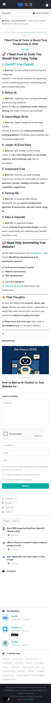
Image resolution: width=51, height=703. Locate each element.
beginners (6, 659)
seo (43, 667)
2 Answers (15, 549)
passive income (28, 667)
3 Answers (15, 535)
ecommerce (19, 663)
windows (31, 671)
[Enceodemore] (26, 4)
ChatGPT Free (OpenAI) (19, 64)
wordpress (40, 671)
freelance (29, 663)
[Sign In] (47, 4)
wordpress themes (9, 679)
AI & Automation (30, 32)
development (7, 663)
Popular (7, 521)
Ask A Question (42, 13)
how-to (5, 667)
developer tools (31, 659)
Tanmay (14, 642)
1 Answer (14, 563)
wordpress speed (37, 675)
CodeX (30, 699)
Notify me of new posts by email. (18, 479)
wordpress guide (22, 675)
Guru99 (25, 49)
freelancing (39, 663)
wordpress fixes (8, 675)
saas (37, 667)
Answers (15, 521)
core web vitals (18, 659)
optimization (15, 667)
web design (21, 671)
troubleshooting (8, 671)
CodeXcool (36, 253)
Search (7, 13)
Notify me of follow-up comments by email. (22, 474)
